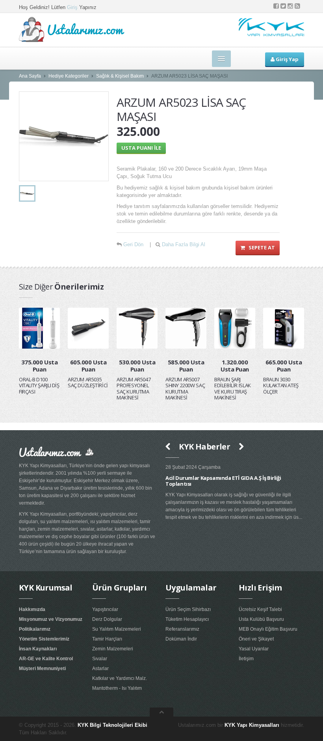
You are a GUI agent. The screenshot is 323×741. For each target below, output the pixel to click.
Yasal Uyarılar (254, 649)
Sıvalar (99, 658)
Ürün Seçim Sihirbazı (188, 609)
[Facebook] (276, 6)
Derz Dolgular (107, 619)
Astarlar (100, 668)
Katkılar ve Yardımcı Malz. (119, 678)
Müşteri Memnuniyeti (42, 668)
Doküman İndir (181, 639)
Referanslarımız (182, 629)
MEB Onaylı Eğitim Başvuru (268, 629)
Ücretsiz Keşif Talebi (260, 609)
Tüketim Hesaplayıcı (187, 619)
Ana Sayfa (30, 76)
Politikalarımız (34, 629)
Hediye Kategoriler (68, 76)
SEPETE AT (260, 247)
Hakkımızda (32, 609)
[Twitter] (283, 6)
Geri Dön (133, 244)
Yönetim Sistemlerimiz (44, 639)
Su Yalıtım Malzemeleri (116, 629)
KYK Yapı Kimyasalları (252, 725)
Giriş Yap (287, 59)
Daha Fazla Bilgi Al (183, 244)
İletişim (246, 658)
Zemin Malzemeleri (112, 649)
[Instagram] (290, 6)
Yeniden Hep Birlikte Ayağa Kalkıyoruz (275, 477)
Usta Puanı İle (141, 147)
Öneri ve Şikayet (256, 639)
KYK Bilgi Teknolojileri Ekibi (112, 725)
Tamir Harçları (107, 639)
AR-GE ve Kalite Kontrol (46, 658)
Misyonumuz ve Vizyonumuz (50, 619)
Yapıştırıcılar (105, 609)
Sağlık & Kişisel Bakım (120, 76)
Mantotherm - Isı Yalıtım (117, 688)
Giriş (72, 7)
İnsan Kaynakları (38, 649)
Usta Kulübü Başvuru (261, 619)
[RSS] (297, 6)
